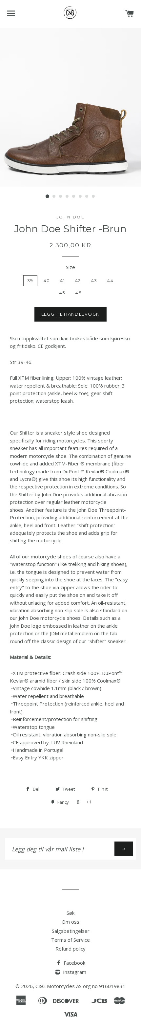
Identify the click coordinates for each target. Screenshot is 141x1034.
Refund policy (70, 948)
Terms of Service (70, 939)
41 (62, 280)
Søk (70, 913)
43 (94, 280)
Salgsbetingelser (71, 931)
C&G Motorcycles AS (58, 986)
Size (70, 267)
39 (30, 280)
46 (78, 292)
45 (62, 292)
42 (78, 280)
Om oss (70, 921)
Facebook (73, 962)
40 (47, 280)
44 (110, 280)
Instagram (74, 972)
